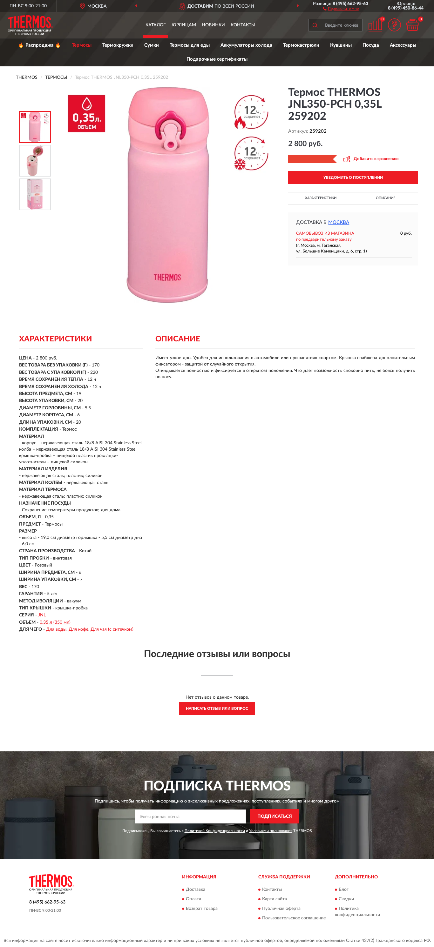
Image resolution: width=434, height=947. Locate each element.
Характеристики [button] (320, 198)
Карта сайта (274, 899)
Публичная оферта (281, 908)
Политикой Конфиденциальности (215, 831)
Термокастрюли (301, 45)
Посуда (371, 45)
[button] (341, 8)
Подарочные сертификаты (217, 59)
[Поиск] (315, 25)
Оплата (193, 899)
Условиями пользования (270, 831)
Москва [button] (338, 222)
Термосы (82, 45)
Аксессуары (403, 45)
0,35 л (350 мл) (55, 622)
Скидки (346, 899)
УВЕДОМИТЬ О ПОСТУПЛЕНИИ (353, 177)
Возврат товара (202, 908)
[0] (412, 24)
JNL (42, 615)
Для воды (56, 629)
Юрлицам (184, 25)
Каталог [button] (156, 25)
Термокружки (117, 45)
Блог (344, 889)
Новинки (213, 25)
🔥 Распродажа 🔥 (39, 45)
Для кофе (78, 629)
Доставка (195, 889)
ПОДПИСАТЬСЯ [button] (274, 816)
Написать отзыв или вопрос (217, 708)
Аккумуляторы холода (246, 45)
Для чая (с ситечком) (112, 629)
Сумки (151, 45)
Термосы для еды (190, 45)
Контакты (243, 25)
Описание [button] (385, 198)
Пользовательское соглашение (294, 918)
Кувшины (341, 45)
